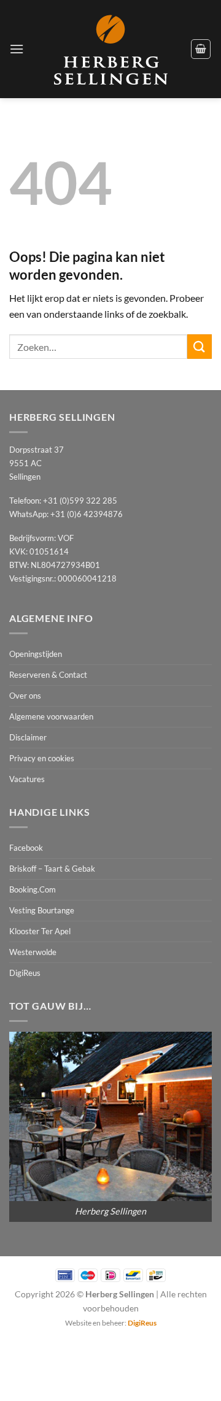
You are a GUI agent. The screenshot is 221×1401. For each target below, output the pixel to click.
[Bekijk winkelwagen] (201, 49)
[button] (16, 49)
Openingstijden (35, 654)
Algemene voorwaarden (51, 716)
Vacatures (27, 779)
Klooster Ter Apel (40, 931)
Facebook (26, 848)
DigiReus (25, 973)
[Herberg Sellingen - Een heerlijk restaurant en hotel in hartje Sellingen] (110, 49)
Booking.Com (32, 889)
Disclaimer (28, 737)
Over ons (25, 695)
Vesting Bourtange (41, 910)
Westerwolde (32, 952)
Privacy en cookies (41, 758)
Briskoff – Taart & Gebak (52, 868)
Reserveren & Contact (48, 675)
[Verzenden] (199, 346)
